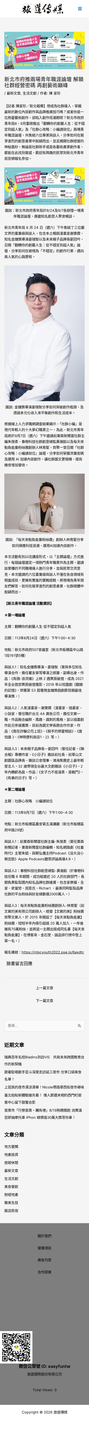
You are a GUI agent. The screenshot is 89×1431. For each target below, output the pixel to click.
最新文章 (14, 93)
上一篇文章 (44, 988)
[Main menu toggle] (80, 9)
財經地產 (11, 1194)
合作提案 (44, 1272)
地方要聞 (11, 1146)
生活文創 (30, 93)
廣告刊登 (44, 1260)
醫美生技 (11, 1202)
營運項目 (44, 1248)
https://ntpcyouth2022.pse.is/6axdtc (53, 952)
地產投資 (11, 1154)
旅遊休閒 (11, 1162)
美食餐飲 (11, 1186)
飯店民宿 (11, 1210)
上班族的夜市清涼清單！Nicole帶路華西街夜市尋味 (44, 1087)
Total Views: (43, 1390)
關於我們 (44, 1236)
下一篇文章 (44, 1000)
